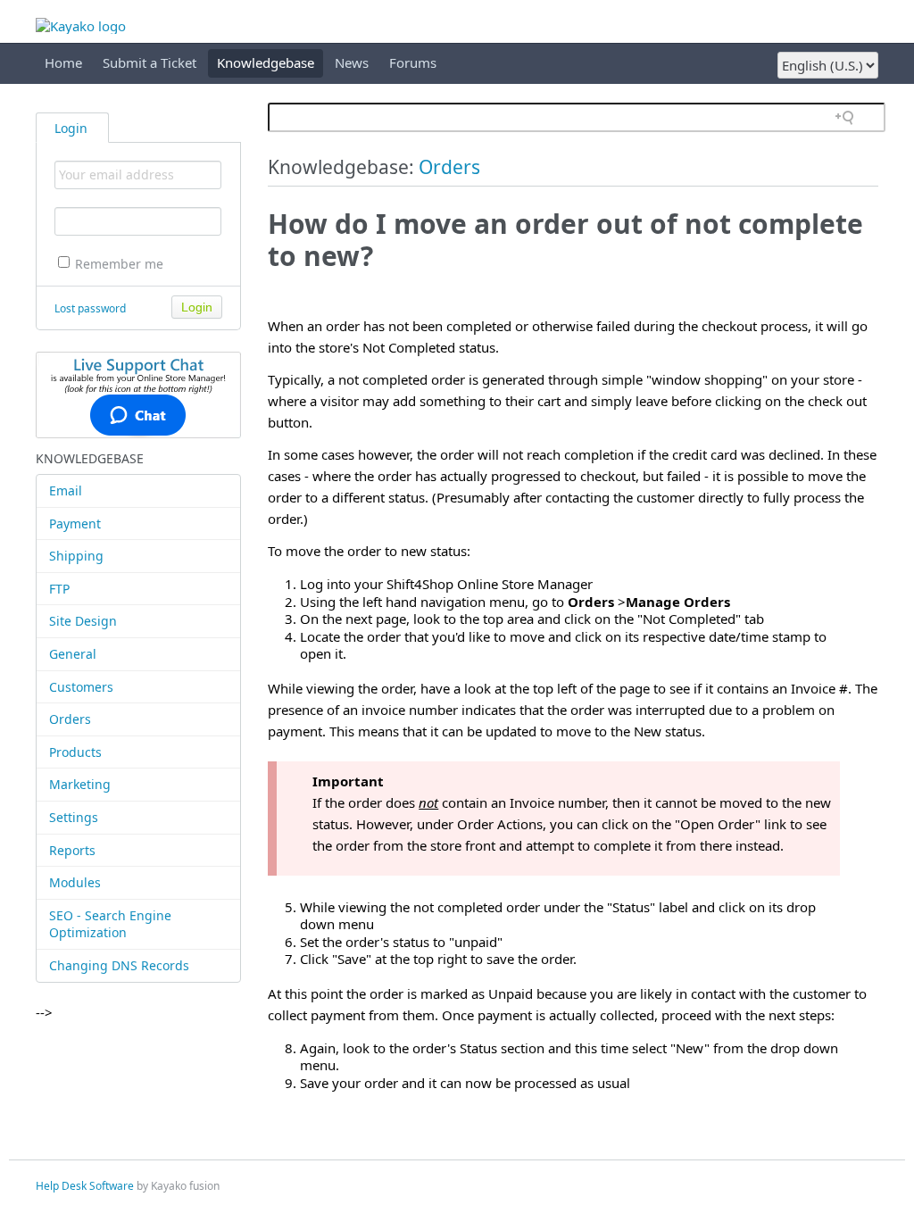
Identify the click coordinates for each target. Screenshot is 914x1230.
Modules (75, 882)
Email (65, 490)
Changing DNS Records (119, 965)
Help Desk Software (85, 1185)
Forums (412, 62)
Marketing (80, 784)
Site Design (83, 620)
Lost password (90, 308)
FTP (59, 588)
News (352, 62)
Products (75, 752)
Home (63, 62)
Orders (70, 719)
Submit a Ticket (149, 62)
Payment (75, 523)
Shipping (76, 555)
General (72, 653)
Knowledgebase (265, 62)
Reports (72, 850)
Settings (73, 817)
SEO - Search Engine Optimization (110, 924)
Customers (81, 686)
